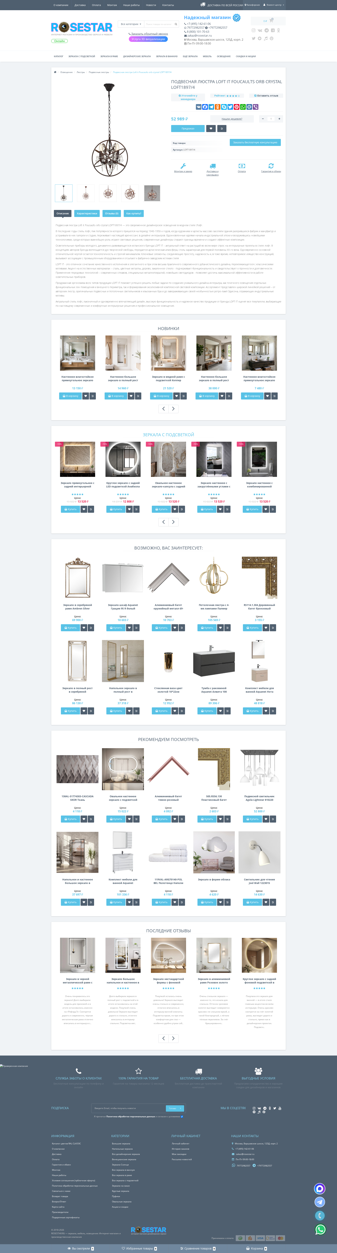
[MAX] (319, 1188)
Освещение (224, 56)
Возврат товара (60, 1196)
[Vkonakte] (260, 31)
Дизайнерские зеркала (137, 56)
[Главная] (55, 72)
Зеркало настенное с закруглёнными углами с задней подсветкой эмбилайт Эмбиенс (213, 484)
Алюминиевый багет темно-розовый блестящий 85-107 (168, 798)
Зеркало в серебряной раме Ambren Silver (77, 606)
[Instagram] (253, 31)
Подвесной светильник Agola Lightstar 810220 (259, 798)
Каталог (58, 56)
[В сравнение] (93, 395)
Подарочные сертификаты (66, 1217)
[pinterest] (271, 39)
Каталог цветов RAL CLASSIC (66, 1143)
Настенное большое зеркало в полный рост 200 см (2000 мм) (214, 378)
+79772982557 (217, 28)
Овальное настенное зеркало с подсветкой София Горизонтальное (123, 798)
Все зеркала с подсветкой (125, 1180)
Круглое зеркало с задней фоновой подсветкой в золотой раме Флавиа (259, 980)
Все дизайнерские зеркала (126, 1154)
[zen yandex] (260, 39)
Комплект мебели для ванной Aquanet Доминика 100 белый (123, 881)
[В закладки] (85, 395)
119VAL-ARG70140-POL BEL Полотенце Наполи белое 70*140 (168, 881)
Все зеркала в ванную (123, 1169)
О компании (61, 5)
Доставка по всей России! (226, 5)
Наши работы (131, 5)
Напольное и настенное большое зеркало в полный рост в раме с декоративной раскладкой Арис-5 (77, 881)
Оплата (96, 5)
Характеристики (87, 213)
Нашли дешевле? (232, 118)
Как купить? (133, 213)
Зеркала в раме (109, 56)
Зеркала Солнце (120, 1164)
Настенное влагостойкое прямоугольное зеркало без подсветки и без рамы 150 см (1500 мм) (77, 378)
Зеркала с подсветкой (81, 56)
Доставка (80, 5)
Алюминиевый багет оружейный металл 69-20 (168, 606)
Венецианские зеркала (124, 1159)
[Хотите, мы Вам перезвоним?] (319, 1215)
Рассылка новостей (182, 1159)
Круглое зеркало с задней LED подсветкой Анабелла (123, 484)
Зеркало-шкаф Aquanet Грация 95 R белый (123, 606)
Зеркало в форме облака (214, 879)
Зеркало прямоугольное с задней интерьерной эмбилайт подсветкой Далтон (77, 484)
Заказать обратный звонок (149, 34)
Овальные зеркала (121, 1201)
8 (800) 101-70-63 (197, 32)
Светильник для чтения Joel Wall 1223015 (259, 881)
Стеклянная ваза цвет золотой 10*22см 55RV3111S (168, 689)
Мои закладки (179, 1154)
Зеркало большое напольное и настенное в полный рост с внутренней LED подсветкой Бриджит (123, 980)
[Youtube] (273, 31)
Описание (63, 213)
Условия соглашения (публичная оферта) (73, 1180)
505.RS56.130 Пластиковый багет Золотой (214, 798)
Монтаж (112, 5)
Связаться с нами (61, 1191)
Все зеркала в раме (122, 1175)
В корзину (71, 396)
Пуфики (116, 1196)
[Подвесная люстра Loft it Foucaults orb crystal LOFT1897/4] (63, 193)
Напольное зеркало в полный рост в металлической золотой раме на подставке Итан (123, 689)
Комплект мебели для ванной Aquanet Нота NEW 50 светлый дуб (259, 689)
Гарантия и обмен (61, 1164)
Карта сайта (58, 1206)
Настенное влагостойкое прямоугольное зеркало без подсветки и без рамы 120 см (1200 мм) (259, 378)
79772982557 (195, 28)
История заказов (180, 1148)
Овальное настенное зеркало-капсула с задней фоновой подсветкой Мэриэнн (168, 484)
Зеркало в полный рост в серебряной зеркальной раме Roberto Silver (77, 689)
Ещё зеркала (190, 56)
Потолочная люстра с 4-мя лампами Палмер (214, 606)
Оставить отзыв (267, 95)
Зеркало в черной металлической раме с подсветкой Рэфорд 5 (77, 980)
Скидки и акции (246, 56)
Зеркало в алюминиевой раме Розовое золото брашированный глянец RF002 (214, 980)
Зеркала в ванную (167, 56)
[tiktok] (265, 39)
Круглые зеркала (120, 1191)
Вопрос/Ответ (59, 1201)
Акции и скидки (120, 1206)
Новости (151, 5)
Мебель (207, 56)
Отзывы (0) (111, 213)
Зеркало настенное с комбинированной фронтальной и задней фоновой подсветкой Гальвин (259, 484)
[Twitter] (254, 39)
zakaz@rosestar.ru (199, 35)
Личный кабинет (180, 1143)
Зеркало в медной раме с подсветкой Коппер (168, 378)
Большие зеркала (121, 1143)
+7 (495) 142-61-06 (198, 24)
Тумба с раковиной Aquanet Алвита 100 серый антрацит (214, 689)
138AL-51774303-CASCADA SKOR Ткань (78, 798)
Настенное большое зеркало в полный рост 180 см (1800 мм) (123, 378)
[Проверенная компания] (14, 1066)
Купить (72, 509)
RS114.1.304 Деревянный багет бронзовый (259, 606)
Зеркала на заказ (121, 1185)
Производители (60, 1212)
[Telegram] (267, 31)
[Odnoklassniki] (278, 31)
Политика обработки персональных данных (75, 1185)
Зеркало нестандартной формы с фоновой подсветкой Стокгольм (168, 980)
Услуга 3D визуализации (148, 39)
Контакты (168, 5)
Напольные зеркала (122, 1148)
